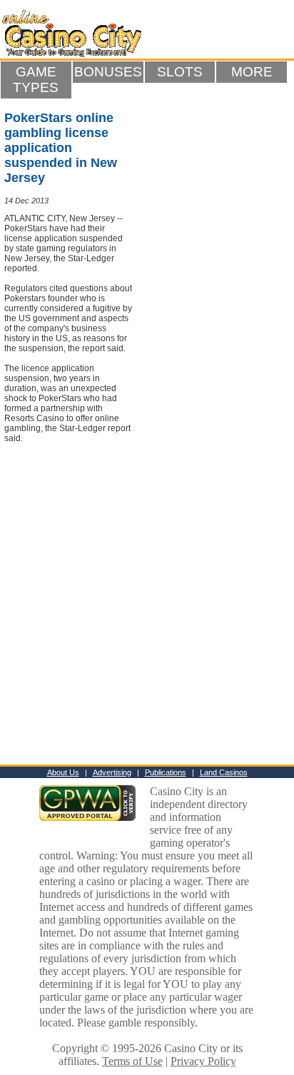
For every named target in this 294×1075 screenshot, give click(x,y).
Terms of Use (132, 1061)
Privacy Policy (203, 1061)
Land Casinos (224, 772)
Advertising (112, 772)
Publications (165, 772)
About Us (63, 772)
